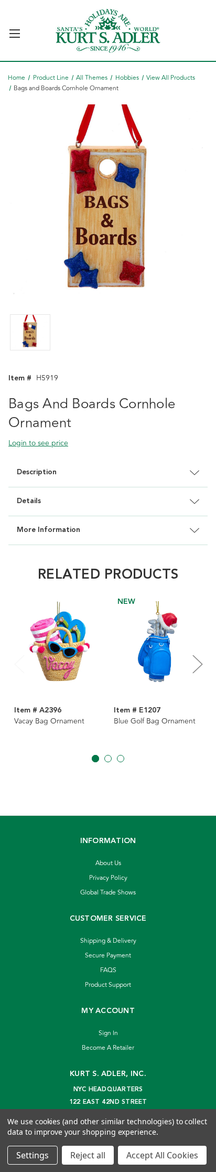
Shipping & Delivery (108, 941)
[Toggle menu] (14, 29)
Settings (32, 1155)
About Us (108, 863)
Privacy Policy (108, 878)
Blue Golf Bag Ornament (155, 721)
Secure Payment (108, 956)
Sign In (108, 1033)
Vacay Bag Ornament (49, 721)
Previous (18, 663)
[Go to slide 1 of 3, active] (95, 758)
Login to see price (38, 443)
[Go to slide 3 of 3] (120, 758)
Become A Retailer (108, 1048)
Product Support (108, 985)
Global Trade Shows (108, 893)
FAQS (108, 970)
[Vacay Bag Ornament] (58, 646)
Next (197, 663)
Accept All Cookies (162, 1155)
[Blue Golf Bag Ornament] (158, 646)
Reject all (87, 1155)
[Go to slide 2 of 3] (108, 758)
